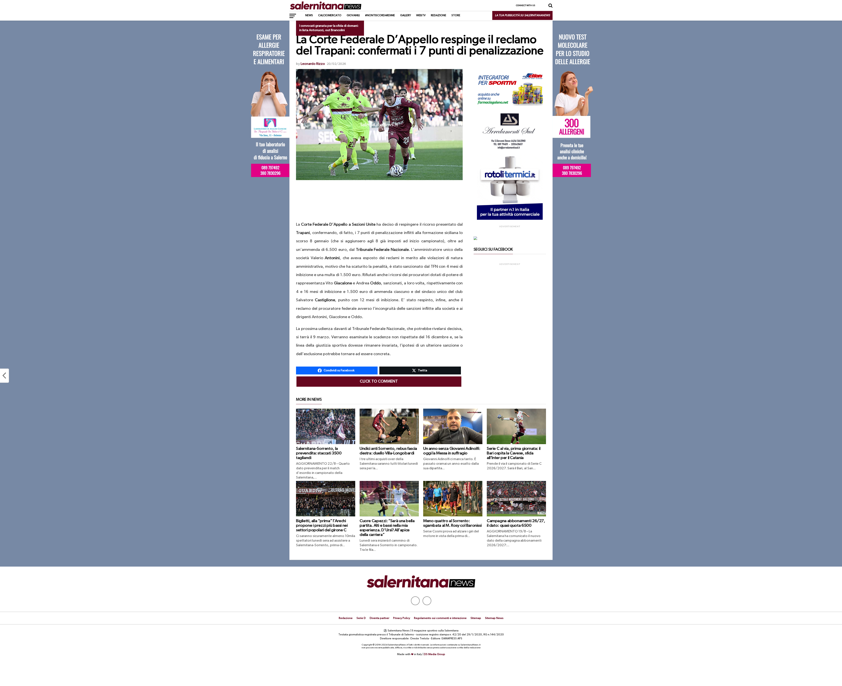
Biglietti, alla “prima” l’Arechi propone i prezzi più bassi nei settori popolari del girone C (322, 525)
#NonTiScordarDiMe (380, 15)
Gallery (405, 15)
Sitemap (476, 618)
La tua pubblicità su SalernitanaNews (522, 15)
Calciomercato (329, 15)
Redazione (438, 15)
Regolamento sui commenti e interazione (440, 618)
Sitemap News (494, 618)
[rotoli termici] (510, 219)
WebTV (421, 15)
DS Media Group (434, 654)
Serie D (361, 618)
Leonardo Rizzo (313, 64)
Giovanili (353, 15)
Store (455, 15)
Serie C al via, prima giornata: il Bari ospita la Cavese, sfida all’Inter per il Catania (514, 453)
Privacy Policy (401, 618)
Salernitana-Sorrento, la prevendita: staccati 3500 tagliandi (318, 453)
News (309, 15)
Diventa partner (379, 618)
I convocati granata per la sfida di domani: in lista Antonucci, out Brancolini (329, 28)
